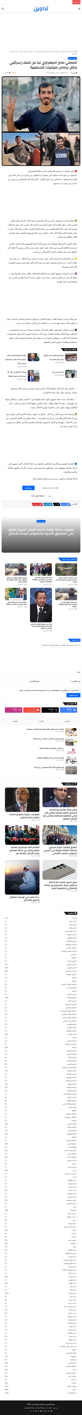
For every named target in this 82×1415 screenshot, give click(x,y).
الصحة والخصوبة (71, 1077)
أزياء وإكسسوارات (70, 931)
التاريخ (74, 981)
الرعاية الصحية (71, 1041)
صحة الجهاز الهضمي (69, 1263)
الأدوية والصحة (71, 934)
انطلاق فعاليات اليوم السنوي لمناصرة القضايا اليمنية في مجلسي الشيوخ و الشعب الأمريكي (60, 850)
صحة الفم (73, 1286)
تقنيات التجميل (71, 1203)
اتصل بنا (49, 1408)
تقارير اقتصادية (71, 1193)
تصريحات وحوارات (70, 1174)
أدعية (74, 918)
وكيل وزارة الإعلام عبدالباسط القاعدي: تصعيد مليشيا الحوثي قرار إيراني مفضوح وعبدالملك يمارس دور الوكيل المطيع (60, 814)
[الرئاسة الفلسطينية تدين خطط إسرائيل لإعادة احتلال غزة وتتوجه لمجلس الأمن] (34, 357)
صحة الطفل (72, 1283)
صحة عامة (72, 1296)
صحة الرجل (72, 1276)
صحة (74, 1247)
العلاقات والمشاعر (70, 1117)
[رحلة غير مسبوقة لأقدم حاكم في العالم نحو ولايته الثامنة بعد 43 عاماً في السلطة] (41, 605)
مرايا (74, 1369)
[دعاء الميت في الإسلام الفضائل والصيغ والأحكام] (22, 877)
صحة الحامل (72, 1266)
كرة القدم (73, 1359)
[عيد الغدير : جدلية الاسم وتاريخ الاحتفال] (71, 751)
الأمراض (73, 954)
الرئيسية (73, 51)
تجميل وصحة (72, 1167)
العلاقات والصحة (71, 1114)
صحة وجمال (72, 1313)
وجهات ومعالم (71, 1386)
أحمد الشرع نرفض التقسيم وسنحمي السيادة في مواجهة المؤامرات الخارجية (42, 579)
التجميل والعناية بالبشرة (68, 984)
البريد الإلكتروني (75, 681)
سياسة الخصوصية (30, 1408)
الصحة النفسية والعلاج (69, 1067)
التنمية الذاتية (72, 1001)
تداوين (73, 73)
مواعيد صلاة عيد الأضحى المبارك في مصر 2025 (48, 738)
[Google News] (38, 496)
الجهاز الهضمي (71, 1024)
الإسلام (74, 958)
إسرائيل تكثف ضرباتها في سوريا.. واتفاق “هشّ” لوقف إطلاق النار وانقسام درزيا (16, 579)
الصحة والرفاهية (71, 1081)
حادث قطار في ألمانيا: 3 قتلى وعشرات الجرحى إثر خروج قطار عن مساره (66, 579)
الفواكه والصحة (71, 1140)
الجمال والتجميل (71, 1007)
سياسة (74, 1237)
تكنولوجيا (73, 1210)
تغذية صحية (72, 1187)
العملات (73, 1120)
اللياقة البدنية (72, 1147)
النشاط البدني (71, 1154)
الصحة (74, 1047)
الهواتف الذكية (71, 1157)
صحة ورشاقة (72, 1316)
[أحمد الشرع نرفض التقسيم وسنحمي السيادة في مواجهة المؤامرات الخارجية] (41, 569)
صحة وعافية (72, 1330)
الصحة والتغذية (71, 1071)
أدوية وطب (72, 924)
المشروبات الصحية (70, 1150)
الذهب (74, 1037)
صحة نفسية (72, 1300)
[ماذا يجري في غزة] (71, 374)
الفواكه (74, 1137)
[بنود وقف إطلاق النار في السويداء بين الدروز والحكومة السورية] (66, 594)
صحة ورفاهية (72, 1323)
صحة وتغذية (72, 1310)
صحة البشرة (72, 1257)
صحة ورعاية (72, 1320)
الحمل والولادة (71, 1027)
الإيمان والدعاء (71, 961)
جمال (74, 1220)
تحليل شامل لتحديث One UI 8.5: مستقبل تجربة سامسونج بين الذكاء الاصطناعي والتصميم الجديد (60, 885)
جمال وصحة (72, 1223)
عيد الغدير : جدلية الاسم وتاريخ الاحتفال (52, 748)
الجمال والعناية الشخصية (68, 1011)
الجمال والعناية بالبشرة (69, 1014)
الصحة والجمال (71, 1074)
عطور (74, 1350)
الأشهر (67, 721)
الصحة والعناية (71, 1097)
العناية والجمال (71, 1134)
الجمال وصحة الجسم (69, 1021)
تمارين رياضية (71, 1213)
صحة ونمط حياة (71, 1343)
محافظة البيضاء (71, 1366)
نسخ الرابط (28, 488)
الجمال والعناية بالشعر (69, 1017)
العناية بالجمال (71, 1127)
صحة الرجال (72, 1273)
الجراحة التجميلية (70, 1004)
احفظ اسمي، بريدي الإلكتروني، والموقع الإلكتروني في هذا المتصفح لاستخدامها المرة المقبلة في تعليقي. (49, 690)
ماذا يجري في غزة (58, 372)
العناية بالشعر (72, 1130)
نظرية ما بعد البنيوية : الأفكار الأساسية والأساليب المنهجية (45, 729)
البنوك (74, 978)
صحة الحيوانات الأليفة (69, 1270)
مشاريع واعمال (71, 1373)
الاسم (78, 672)
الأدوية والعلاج (71, 938)
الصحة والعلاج (71, 1090)
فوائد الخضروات (71, 1353)
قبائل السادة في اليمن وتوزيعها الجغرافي (50, 758)
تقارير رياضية (72, 1197)
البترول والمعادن (71, 974)
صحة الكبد (73, 1290)
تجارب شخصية (71, 1160)
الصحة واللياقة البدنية (69, 1104)
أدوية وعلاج (72, 928)
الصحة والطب (71, 1084)
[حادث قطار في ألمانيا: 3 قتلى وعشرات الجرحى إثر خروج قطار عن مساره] (66, 569)
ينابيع (74, 1389)
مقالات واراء (72, 1376)
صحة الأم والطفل (70, 1253)
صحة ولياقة (72, 1340)
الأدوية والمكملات (70, 944)
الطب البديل (72, 1107)
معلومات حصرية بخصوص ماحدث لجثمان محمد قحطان (24, 815)
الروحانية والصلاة (70, 1044)
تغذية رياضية (72, 1183)
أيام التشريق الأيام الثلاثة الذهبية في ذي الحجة (49, 767)
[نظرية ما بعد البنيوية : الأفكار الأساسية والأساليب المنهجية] (71, 732)
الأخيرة (41, 721)
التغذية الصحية (71, 994)
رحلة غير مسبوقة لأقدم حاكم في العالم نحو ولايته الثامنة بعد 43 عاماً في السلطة (41, 626)
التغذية (74, 991)
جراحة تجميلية (71, 1217)
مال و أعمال (72, 1363)
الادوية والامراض (71, 971)
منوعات (73, 1383)
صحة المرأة (72, 1293)
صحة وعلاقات (71, 1333)
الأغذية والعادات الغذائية (68, 951)
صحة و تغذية (72, 1303)
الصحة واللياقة (71, 1100)
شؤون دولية (55, 51)
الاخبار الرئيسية (64, 51)
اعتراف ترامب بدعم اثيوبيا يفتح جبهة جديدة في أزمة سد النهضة (16, 603)
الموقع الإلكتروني (34, 681)
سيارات (73, 1233)
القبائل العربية (71, 1144)
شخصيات (73, 1243)
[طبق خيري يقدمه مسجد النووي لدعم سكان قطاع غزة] (71, 357)
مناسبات (73, 1379)
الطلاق (74, 1110)
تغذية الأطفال (72, 1180)
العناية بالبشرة (71, 1124)
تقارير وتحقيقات (71, 1200)
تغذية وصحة (72, 1190)
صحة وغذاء (72, 1336)
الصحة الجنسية (71, 1054)
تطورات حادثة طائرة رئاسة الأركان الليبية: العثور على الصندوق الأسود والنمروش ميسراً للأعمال (41, 531)
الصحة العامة (72, 1057)
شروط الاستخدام (41, 1408)
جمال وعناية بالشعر (70, 1227)
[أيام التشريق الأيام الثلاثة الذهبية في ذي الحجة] (71, 770)
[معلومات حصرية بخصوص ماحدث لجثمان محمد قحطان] (22, 800)
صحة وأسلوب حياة (70, 1306)
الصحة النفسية (71, 1064)
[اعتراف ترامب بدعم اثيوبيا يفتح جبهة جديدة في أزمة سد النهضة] (16, 594)
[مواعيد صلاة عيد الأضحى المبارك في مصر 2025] (71, 742)
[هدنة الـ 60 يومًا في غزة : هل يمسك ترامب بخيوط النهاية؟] (34, 376)
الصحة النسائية (71, 1061)
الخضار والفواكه (71, 1031)
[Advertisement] (41, 30)
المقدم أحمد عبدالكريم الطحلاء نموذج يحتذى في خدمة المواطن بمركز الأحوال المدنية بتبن (24, 850)
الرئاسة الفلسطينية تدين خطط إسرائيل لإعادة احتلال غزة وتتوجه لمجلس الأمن (15, 359)
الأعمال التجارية (71, 948)
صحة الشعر (72, 1280)
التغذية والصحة (71, 998)
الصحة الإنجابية (71, 1051)
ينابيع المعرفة (72, 1393)
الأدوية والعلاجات (71, 941)
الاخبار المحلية (71, 968)
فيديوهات (73, 1356)
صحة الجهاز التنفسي (69, 1260)
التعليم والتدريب (71, 988)
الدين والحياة (72, 1034)
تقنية (74, 1207)
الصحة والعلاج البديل (69, 1094)
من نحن (55, 1408)
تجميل (74, 1164)
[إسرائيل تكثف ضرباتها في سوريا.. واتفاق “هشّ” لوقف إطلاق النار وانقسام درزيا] (16, 569)
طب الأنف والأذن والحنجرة (67, 1346)
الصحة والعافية (71, 1087)
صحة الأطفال (72, 1250)
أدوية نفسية (72, 921)
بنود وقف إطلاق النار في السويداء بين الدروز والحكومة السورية (68, 604)
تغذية (74, 1177)
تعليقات (15, 721)
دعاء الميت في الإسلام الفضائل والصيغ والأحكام (25, 898)
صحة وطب (72, 1326)
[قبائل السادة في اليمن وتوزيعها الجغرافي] (71, 761)
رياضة (74, 1230)
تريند (74, 1170)
